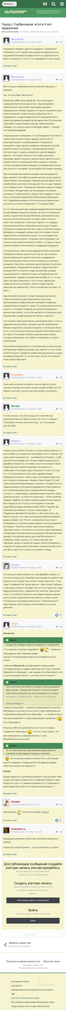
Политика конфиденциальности (23, 961)
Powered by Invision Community (33, 968)
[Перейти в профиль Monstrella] (6, 40)
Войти (33, 921)
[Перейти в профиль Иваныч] (6, 442)
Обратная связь (51, 961)
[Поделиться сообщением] (61, 42)
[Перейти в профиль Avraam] (6, 803)
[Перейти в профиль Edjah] (6, 625)
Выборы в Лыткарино (47, 32)
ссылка (45, 812)
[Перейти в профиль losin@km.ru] (6, 830)
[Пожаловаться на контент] (57, 42)
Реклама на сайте (30, 998)
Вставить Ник (10, 66)
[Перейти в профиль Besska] (6, 407)
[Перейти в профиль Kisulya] (6, 566)
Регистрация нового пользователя (33, 900)
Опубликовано (26, 42)
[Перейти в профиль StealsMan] (6, 376)
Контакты (16, 998)
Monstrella (13, 32)
